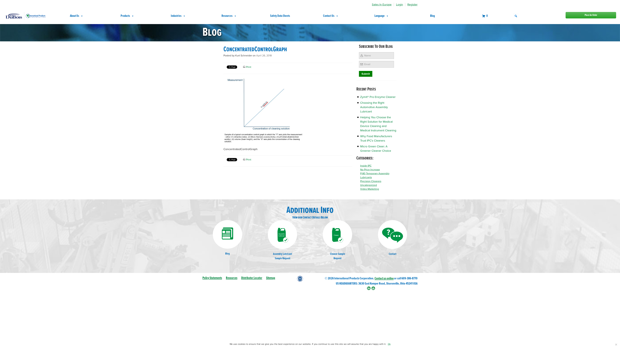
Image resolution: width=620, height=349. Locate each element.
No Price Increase (370, 169)
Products (125, 16)
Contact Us (328, 16)
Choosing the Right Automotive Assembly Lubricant (374, 107)
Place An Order (591, 15)
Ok (389, 344)
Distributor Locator (251, 278)
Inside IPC (366, 165)
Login (399, 4)
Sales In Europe (382, 4)
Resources (227, 16)
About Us (74, 16)
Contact (392, 254)
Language (379, 16)
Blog (432, 16)
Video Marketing (369, 189)
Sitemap (270, 278)
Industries (176, 16)
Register (412, 4)
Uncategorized (368, 185)
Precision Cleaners (370, 181)
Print (248, 67)
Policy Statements (212, 278)
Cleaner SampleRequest (337, 256)
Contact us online (384, 278)
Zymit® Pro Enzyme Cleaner (378, 97)
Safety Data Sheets (280, 16)
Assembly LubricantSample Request (282, 256)
